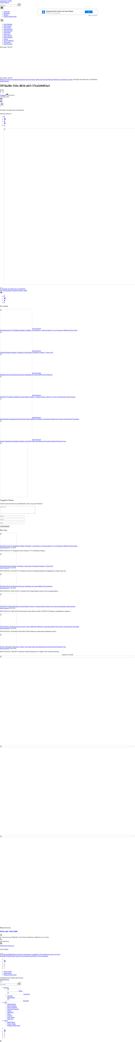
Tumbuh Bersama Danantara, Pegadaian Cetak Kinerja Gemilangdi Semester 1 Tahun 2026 (26, 352)
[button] (19, 4)
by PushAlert (93, 15)
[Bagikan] (2, 104)
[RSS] (4, 968)
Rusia (9, 1014)
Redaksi (6, 15)
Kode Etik (7, 11)
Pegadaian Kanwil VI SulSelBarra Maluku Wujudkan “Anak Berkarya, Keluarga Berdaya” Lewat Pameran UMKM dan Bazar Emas (38, 330)
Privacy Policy (8, 971)
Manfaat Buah (11, 1004)
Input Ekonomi (4, 81)
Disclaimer (7, 13)
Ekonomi (15, 290)
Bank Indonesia (7, 290)
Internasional (11, 997)
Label (5, 1002)
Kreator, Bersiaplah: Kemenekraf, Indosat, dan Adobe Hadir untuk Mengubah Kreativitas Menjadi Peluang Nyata (33, 441)
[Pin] (5, 124)
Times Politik (13, 931)
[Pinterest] (4, 963)
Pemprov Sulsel (22, 290)
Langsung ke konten (6, 1)
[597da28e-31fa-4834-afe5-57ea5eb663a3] (12, 289)
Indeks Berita (7, 973)
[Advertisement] (67, 62)
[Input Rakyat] (4, 2)
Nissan (9, 1010)
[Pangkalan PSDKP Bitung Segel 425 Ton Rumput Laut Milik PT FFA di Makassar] (25, 954)
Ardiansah (3, 95)
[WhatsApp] (4, 126)
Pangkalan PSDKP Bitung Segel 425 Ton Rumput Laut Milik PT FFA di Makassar (24, 956)
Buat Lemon (11, 1017)
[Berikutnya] (2, 287)
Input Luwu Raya (55, 954)
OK (89, 12)
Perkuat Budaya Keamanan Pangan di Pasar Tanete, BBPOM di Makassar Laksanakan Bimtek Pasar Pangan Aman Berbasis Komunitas (39, 419)
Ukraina (9, 1015)
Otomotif (10, 996)
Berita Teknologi (12, 1007)
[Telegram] (4, 121)
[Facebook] (4, 117)
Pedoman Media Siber (10, 16)
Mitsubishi (10, 1012)
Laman (6, 1020)
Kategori (6, 987)
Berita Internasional (13, 1009)
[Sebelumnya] (0, 287)
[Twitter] (5, 119)
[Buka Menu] (2, 7)
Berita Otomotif (11, 1006)
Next (79, 12)
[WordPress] (4, 965)
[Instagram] (4, 966)
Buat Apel (10, 1019)
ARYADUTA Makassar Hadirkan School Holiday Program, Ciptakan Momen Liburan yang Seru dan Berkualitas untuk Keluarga (37, 397)
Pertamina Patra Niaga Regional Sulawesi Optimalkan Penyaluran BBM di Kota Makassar (26, 374)
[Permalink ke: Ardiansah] (2, 92)
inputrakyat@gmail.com (7, 945)
